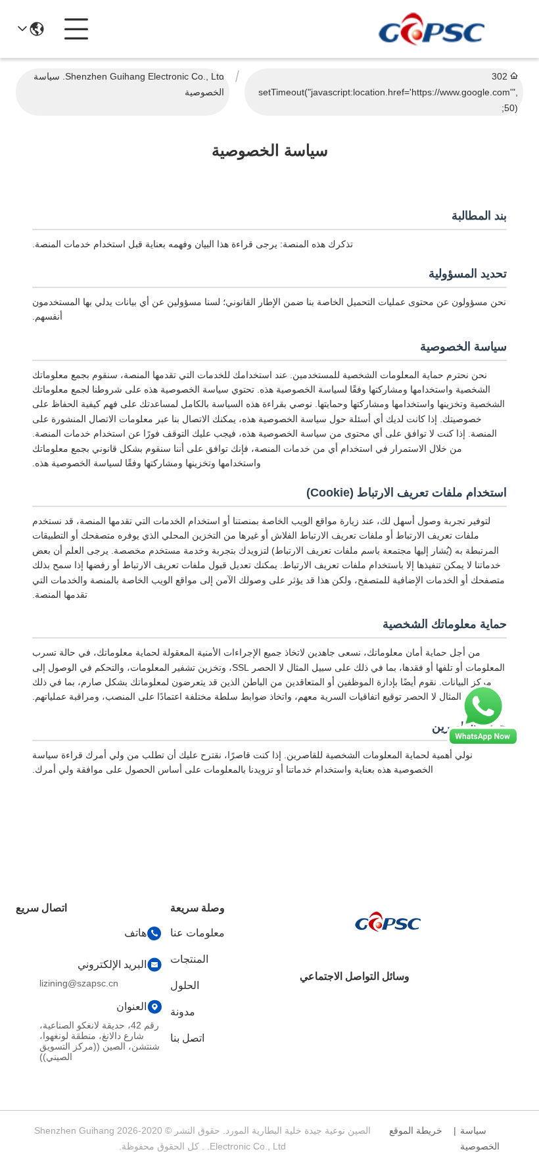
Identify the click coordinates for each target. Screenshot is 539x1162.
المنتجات (189, 959)
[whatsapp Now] (483, 743)
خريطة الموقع (415, 1130)
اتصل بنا (187, 1038)
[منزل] (388, 937)
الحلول (184, 985)
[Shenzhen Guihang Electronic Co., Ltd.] (431, 28)
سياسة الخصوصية (480, 1138)
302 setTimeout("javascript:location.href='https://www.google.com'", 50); (388, 92)
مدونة (182, 1011)
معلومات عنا (197, 932)
